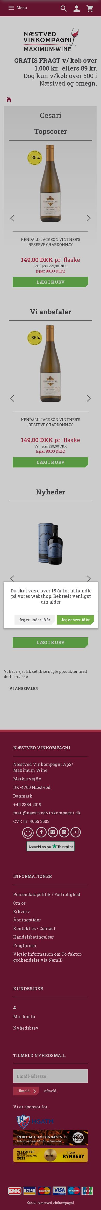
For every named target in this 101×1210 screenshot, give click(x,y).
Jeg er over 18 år (75, 619)
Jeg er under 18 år (35, 619)
